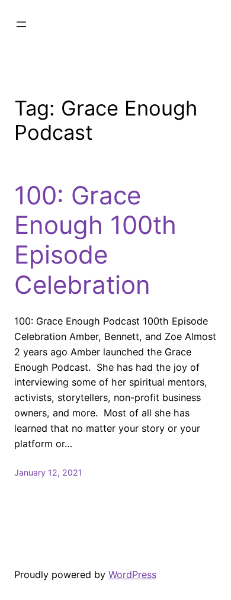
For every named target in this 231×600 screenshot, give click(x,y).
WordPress (132, 574)
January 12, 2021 (48, 472)
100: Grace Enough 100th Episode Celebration (95, 240)
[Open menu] (21, 24)
